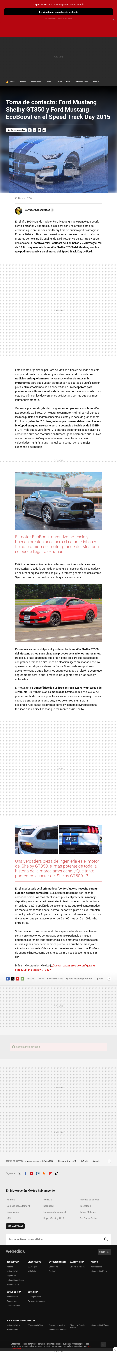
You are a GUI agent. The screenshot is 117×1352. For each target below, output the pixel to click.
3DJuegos (32, 1267)
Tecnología (85, 1206)
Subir (102, 1252)
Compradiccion (13, 1305)
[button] (39, 210)
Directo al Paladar (77, 1267)
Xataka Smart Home (15, 1280)
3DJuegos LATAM (35, 1325)
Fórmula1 (11, 1199)
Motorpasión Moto (99, 1271)
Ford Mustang (56, 978)
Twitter (34, 130)
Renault (95, 82)
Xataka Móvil (12, 1271)
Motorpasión (96, 1267)
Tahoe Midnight (88, 1212)
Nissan (23, 82)
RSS (44, 1173)
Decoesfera (12, 1301)
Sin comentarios (18, 130)
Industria (47, 1199)
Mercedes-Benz (81, 82)
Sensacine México (57, 1325)
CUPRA (59, 82)
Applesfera (11, 1275)
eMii (9, 1218)
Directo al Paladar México (77, 1326)
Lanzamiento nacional (54, 1212)
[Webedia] (15, 1251)
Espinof (52, 1271)
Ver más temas (15, 1226)
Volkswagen (35, 82)
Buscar (106, 1239)
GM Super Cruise (88, 1218)
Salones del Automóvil (18, 1206)
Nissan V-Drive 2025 (67, 1161)
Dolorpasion (13, 1212)
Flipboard (39, 130)
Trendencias (12, 1297)
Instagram (37, 1173)
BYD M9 (84, 1161)
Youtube (31, 1173)
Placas (13, 82)
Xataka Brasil (12, 1329)
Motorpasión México (99, 1325)
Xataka (10, 1267)
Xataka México (13, 1325)
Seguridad (48, 1206)
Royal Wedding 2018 (53, 1218)
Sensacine (53, 1267)
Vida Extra (32, 1271)
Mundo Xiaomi (13, 1284)
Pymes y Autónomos (37, 1301)
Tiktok (56, 1173)
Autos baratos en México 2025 (40, 1161)
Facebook (30, 130)
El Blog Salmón (34, 1297)
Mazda (48, 82)
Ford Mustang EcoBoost (81, 978)
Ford (68, 82)
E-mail (44, 130)
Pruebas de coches (89, 1199)
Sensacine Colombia (58, 1329)
